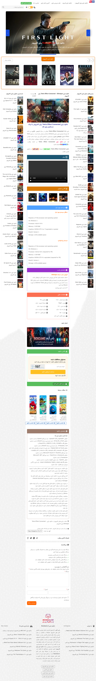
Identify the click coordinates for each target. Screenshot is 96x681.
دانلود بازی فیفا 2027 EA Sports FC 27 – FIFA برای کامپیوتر (9, 101)
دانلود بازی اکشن (48, 670)
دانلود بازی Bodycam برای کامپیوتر (10, 187)
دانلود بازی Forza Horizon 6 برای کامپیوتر (80, 120)
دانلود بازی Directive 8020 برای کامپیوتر (9, 274)
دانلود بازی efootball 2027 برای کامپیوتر (9, 139)
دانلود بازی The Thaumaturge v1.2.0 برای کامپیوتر (19, 654)
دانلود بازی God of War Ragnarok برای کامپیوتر (81, 274)
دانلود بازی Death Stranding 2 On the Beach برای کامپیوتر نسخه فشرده (80, 187)
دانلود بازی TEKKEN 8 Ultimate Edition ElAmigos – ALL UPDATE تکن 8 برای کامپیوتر (80, 158)
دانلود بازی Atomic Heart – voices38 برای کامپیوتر (9, 235)
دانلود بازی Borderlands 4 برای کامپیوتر (80, 255)
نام (68, 589)
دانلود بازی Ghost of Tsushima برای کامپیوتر (81, 235)
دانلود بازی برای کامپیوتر (81, 3)
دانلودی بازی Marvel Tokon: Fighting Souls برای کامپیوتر (80, 647)
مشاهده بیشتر (8, 60)
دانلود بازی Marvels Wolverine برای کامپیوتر (83, 635)
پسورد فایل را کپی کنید (60, 316)
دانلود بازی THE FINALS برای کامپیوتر (10, 206)
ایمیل (46, 589)
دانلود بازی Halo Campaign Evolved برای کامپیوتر (9, 110)
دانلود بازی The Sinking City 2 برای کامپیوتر (83, 654)
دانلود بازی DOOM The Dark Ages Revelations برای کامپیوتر (80, 197)
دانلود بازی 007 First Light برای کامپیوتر (80, 110)
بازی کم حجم (64, 528)
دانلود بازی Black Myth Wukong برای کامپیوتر (81, 283)
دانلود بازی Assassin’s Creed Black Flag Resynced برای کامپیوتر (81, 149)
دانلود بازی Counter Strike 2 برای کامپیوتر (9, 120)
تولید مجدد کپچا (59, 376)
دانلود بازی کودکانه (48, 528)
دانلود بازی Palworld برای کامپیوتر (10, 168)
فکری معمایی (40, 528)
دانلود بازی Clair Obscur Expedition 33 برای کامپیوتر (81, 245)
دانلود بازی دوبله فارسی (48, 673)
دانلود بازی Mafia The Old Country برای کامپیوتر (80, 168)
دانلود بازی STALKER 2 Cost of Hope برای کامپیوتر (80, 101)
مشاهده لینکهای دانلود (48, 372)
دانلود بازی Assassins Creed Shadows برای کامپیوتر (81, 206)
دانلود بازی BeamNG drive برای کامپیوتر (9, 149)
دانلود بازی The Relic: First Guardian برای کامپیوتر (81, 650)
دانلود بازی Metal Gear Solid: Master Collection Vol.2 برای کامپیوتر (79, 631)
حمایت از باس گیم (26, 3)
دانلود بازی (59, 142)
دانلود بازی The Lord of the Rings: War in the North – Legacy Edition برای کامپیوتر (9, 177)
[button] (82, 54)
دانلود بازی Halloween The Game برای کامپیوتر (82, 639)
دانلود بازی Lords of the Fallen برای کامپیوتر (10, 245)
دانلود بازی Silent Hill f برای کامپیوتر (80, 178)
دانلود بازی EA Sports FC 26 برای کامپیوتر (10, 264)
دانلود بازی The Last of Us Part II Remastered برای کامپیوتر (80, 216)
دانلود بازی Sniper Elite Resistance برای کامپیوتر (80, 264)
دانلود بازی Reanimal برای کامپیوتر (10, 197)
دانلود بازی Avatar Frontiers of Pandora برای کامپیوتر (9, 226)
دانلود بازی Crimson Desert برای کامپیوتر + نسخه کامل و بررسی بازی (10, 216)
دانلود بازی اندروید (67, 3)
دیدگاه (67, 572)
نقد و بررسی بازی (56, 3)
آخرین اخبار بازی (45, 3)
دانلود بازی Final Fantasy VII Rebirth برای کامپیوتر (10, 283)
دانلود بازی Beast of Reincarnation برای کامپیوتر (9, 129)
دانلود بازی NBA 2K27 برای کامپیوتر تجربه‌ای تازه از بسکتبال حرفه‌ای (16, 631)
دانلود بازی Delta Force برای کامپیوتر (10, 255)
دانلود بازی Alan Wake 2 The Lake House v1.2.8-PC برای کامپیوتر (80, 139)
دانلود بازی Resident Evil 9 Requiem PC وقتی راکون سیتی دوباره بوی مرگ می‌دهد (80, 129)
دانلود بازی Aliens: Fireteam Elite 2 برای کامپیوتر (19, 635)
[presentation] (88, 33)
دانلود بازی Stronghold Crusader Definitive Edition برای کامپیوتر (10, 158)
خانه (66, 521)
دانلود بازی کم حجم (48, 676)
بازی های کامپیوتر (58, 521)
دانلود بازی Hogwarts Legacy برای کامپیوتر (81, 226)
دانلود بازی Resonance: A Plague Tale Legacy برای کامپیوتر (79, 643)
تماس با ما (36, 3)
